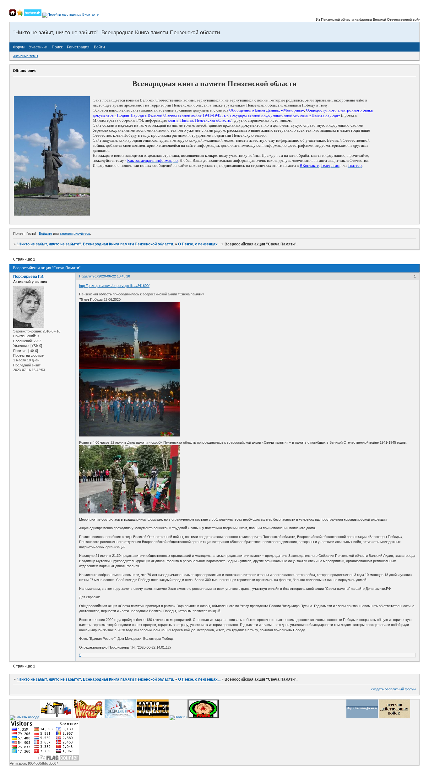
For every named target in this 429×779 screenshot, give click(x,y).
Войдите (45, 233)
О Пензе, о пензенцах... (199, 244)
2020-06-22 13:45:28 (114, 276)
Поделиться (88, 276)
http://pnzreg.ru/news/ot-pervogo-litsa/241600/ (114, 286)
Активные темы (25, 56)
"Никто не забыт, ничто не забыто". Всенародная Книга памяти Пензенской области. (95, 244)
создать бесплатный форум (393, 689)
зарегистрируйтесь (75, 233)
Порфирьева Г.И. (28, 276)
